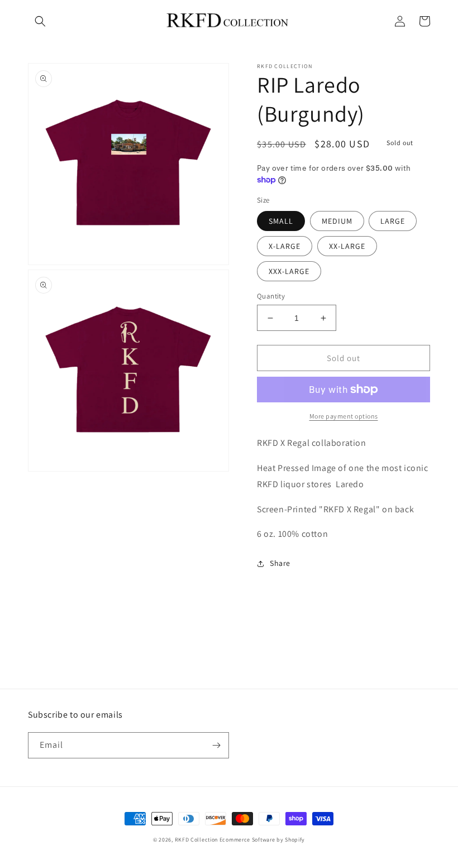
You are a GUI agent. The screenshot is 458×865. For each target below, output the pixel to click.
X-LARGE (284, 246)
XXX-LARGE (289, 271)
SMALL (281, 221)
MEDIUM (337, 221)
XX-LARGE (347, 246)
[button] (40, 21)
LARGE (392, 221)
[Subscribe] (216, 745)
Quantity (271, 296)
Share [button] (280, 563)
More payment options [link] (343, 416)
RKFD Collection (196, 839)
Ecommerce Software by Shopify (262, 839)
